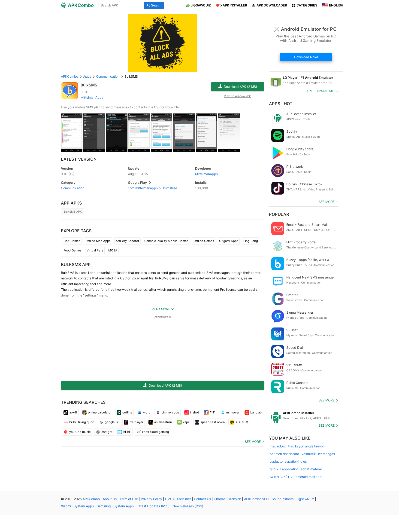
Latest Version (79, 159)
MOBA (112, 250)
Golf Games (71, 241)
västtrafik (309, 454)
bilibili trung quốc (81, 422)
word (147, 412)
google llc (112, 422)
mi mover (232, 412)
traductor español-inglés (288, 461)
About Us (110, 499)
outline (127, 412)
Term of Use (129, 499)
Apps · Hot (281, 103)
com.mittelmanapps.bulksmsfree (152, 188)
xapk (186, 422)
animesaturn (163, 422)
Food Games (72, 250)
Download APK (240, 87)
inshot (194, 412)
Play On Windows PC (237, 96)
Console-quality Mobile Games (166, 241)
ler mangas (326, 454)
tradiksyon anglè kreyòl (305, 446)
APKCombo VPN (256, 499)
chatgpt (106, 432)
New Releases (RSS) (187, 506)
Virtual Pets (95, 250)
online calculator (100, 412)
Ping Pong (250, 241)
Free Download (321, 91)
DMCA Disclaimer (178, 499)
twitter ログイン (281, 477)
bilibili (127, 432)
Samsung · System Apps (115, 506)
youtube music (80, 432)
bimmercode (170, 412)
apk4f (73, 412)
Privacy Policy (151, 499)
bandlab (256, 412)
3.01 (67, 174)
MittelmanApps (92, 97)
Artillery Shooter (127, 241)
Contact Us (202, 499)
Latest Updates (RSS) (153, 506)
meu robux (278, 446)
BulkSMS (89, 85)
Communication (72, 188)
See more (253, 442)
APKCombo (69, 76)
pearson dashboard (284, 454)
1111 (212, 412)
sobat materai (311, 469)
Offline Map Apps (98, 241)
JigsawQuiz (305, 499)
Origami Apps (228, 241)
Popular (279, 214)
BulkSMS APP (76, 264)
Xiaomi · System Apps (77, 506)
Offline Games (203, 241)
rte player (136, 422)
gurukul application (284, 469)
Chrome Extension (227, 499)
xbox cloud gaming (155, 432)
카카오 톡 (242, 422)
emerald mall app (309, 477)
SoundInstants (282, 499)
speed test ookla (212, 422)
